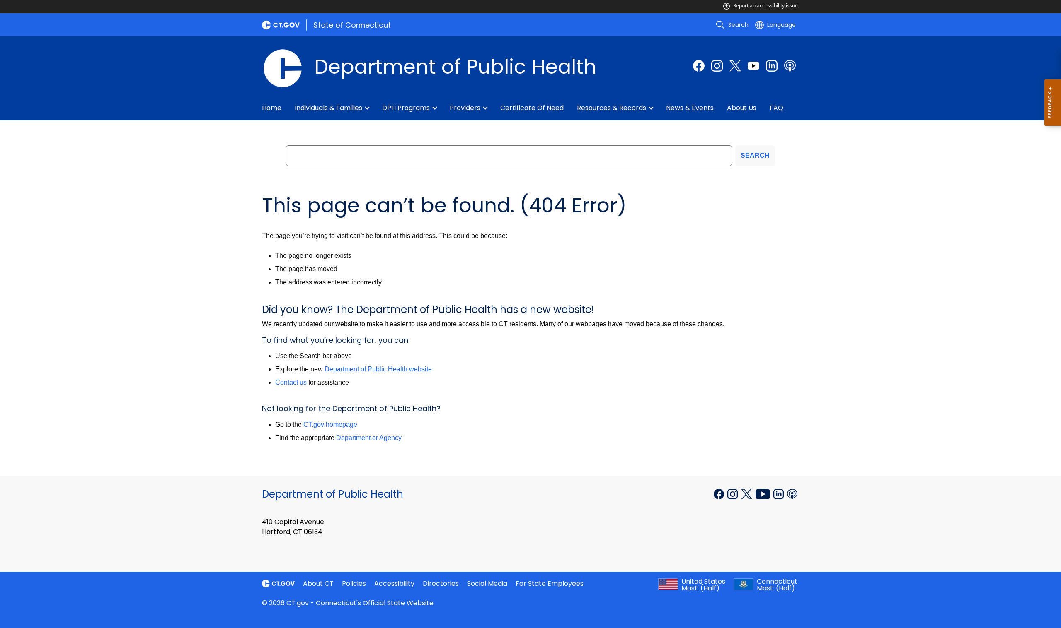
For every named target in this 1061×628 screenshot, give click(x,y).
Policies (354, 583)
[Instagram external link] (717, 66)
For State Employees (550, 583)
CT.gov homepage (330, 424)
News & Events (690, 108)
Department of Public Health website (378, 369)
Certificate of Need (532, 108)
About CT (318, 583)
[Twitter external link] (735, 66)
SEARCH (755, 155)
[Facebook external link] (699, 66)
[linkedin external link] (772, 66)
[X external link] (747, 493)
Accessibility (394, 583)
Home (271, 108)
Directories (441, 583)
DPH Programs (406, 108)
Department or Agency (369, 437)
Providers (465, 108)
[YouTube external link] (764, 493)
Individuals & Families (328, 108)
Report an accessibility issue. (766, 5)
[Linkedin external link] (779, 493)
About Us (741, 108)
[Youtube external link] (753, 66)
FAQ (776, 108)
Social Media (487, 583)
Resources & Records (611, 108)
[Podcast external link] (790, 66)
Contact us (291, 382)
